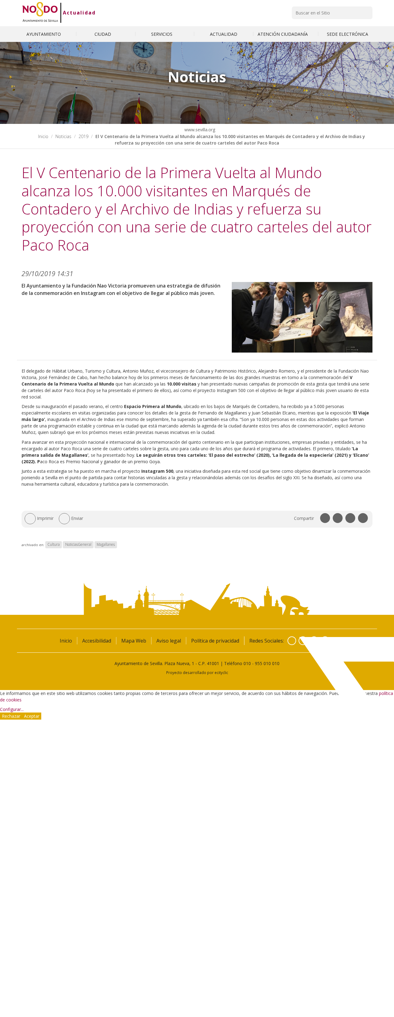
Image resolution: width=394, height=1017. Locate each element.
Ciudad (103, 34)
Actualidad (79, 12)
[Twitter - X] (303, 640)
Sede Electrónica (347, 34)
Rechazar (11, 716)
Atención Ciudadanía (283, 34)
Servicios (162, 34)
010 (247, 663)
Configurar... (12, 709)
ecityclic (221, 672)
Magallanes (106, 544)
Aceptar (31, 716)
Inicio (43, 136)
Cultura (53, 544)
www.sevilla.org (199, 130)
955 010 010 (267, 663)
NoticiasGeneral (78, 544)
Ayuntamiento (44, 34)
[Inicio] (40, 12)
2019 (83, 136)
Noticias (63, 136)
